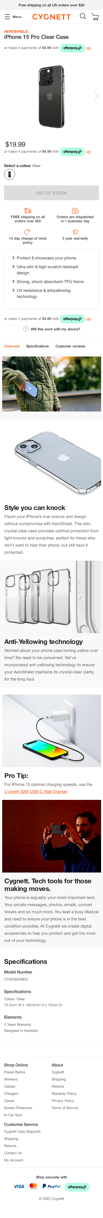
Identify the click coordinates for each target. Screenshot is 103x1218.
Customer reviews (70, 346)
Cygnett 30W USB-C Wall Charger (35, 791)
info (88, 48)
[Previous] (8, 96)
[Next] (97, 96)
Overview (12, 346)
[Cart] (95, 16)
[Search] (82, 17)
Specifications (37, 346)
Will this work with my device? (55, 329)
